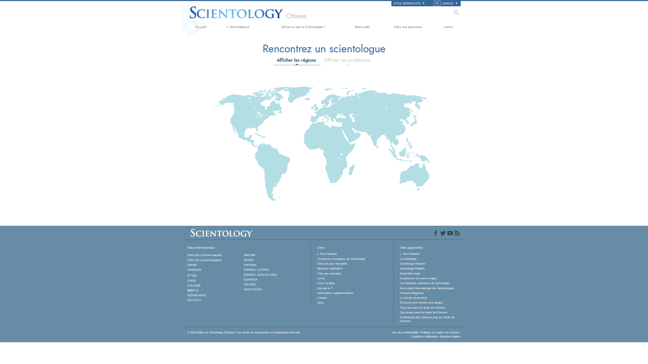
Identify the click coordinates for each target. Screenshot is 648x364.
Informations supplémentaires (335, 292)
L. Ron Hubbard (238, 27)
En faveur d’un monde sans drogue (421, 302)
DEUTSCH (194, 300)
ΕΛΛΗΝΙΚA (250, 279)
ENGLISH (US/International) (204, 255)
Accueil (200, 27)
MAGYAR (249, 255)
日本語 (191, 280)
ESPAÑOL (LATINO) (256, 269)
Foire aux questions (408, 27)
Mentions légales (450, 336)
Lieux (320, 302)
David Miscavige (410, 273)
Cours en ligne (326, 283)
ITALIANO (250, 284)
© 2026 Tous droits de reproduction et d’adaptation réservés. (244, 332)
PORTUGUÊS (252, 289)
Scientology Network (412, 263)
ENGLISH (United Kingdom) (204, 260)
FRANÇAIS (194, 269)
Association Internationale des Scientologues (427, 288)
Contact (322, 297)
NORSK (249, 260)
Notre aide (362, 27)
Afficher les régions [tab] (296, 60)
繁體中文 (192, 290)
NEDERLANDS (196, 295)
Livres (448, 27)
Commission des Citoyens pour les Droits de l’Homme (427, 319)
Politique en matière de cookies (440, 332)
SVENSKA (250, 264)
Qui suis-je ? (325, 288)
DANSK (192, 264)
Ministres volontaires (329, 268)
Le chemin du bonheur (413, 297)
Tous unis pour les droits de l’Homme (422, 307)
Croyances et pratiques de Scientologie (341, 258)
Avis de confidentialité (405, 332)
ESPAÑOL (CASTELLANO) (260, 274)
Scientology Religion (412, 268)
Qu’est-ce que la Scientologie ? (303, 27)
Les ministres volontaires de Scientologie (425, 283)
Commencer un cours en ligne (418, 278)
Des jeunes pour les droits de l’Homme (423, 312)
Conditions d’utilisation (424, 336)
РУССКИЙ (193, 285)
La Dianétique (408, 258)
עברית (192, 275)
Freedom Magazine (412, 292)
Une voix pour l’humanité (332, 263)
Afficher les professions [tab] (347, 60)
